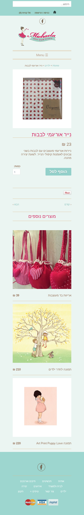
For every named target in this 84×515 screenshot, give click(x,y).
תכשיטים (47, 481)
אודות (61, 481)
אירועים (38, 486)
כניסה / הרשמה (42, 13)
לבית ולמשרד (55, 486)
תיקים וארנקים (28, 481)
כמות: (17, 166)
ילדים (47, 65)
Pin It (67, 193)
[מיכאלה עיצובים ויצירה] (42, 36)
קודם (67, 204)
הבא (16, 204)
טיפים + (34, 491)
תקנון (20, 491)
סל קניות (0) (25, 13)
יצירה (24, 486)
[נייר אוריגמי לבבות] (42, 127)
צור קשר (49, 491)
